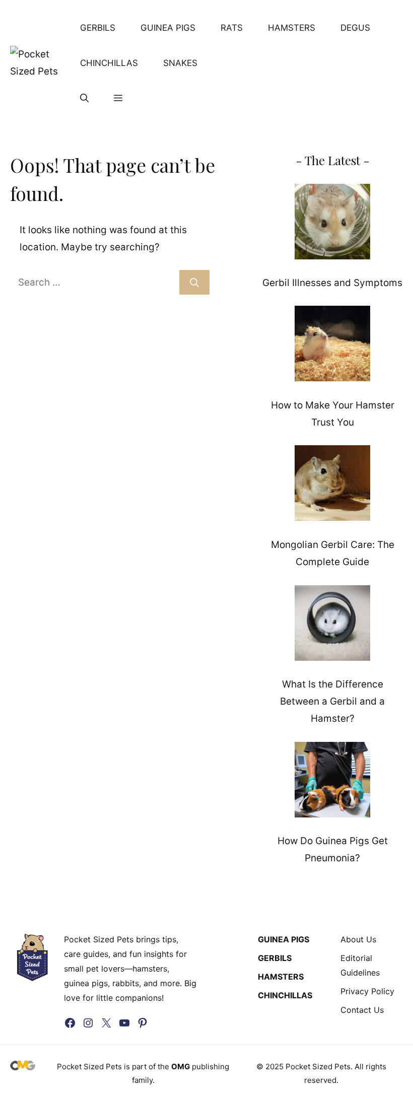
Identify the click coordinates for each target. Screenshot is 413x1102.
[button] (84, 98)
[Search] (194, 282)
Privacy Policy (367, 991)
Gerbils (97, 28)
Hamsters (291, 28)
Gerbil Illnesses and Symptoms (332, 283)
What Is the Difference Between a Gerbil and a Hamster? (332, 701)
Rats (232, 28)
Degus (355, 28)
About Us (358, 939)
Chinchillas (109, 63)
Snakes (180, 63)
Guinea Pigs (168, 28)
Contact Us (362, 1010)
